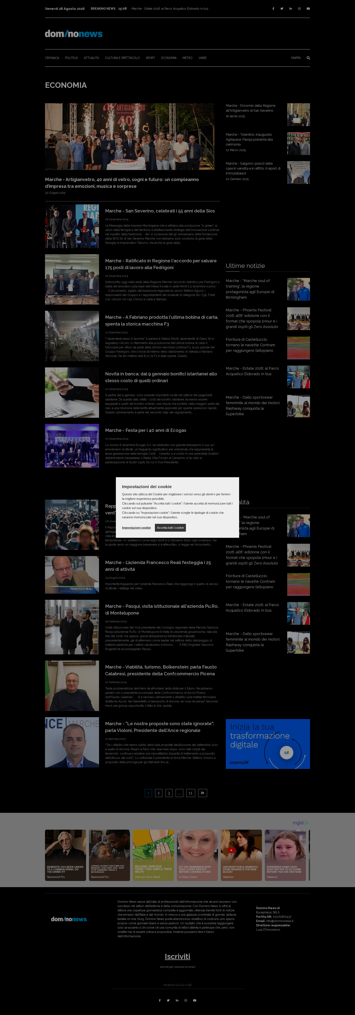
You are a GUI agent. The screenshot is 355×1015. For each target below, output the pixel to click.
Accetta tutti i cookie (170, 527)
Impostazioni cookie (136, 527)
